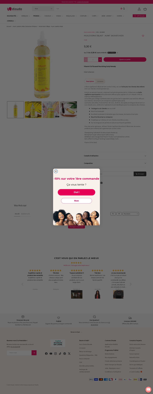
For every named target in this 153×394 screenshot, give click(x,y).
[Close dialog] (56, 171)
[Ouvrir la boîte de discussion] (148, 390)
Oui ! (76, 192)
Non (76, 200)
